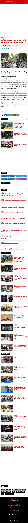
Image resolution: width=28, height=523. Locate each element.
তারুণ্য (9, 491)
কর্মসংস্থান (19, 489)
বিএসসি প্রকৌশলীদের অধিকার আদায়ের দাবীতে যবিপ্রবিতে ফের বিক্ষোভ (20, 438)
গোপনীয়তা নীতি (15, 521)
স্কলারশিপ (11, 493)
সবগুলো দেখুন (25, 119)
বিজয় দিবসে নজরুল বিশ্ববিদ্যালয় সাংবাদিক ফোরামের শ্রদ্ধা (20, 317)
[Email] (17, 115)
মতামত (23, 491)
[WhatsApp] (6, 48)
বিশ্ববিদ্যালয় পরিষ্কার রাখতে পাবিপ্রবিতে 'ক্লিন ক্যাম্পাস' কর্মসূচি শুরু (13, 218)
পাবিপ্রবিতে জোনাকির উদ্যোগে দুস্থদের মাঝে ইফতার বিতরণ (20, 417)
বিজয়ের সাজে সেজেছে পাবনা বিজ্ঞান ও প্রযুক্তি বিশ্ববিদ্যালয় (12, 213)
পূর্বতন (25, 150)
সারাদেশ (7, 493)
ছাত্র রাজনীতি (4, 491)
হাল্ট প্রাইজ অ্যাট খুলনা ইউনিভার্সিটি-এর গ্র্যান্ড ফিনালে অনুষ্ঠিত (20, 145)
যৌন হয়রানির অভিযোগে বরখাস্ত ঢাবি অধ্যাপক (9, 244)
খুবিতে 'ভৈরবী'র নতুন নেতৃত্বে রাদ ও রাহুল (20, 297)
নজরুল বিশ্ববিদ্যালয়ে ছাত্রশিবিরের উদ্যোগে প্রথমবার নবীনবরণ (12, 249)
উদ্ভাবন (14, 489)
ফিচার (13, 491)
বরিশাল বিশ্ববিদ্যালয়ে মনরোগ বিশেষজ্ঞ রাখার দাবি (19, 378)
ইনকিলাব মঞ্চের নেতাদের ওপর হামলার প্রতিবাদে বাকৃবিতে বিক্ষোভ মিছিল (20, 135)
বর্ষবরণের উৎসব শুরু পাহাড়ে (19, 358)
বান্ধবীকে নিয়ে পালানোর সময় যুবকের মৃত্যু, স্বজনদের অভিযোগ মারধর (20, 428)
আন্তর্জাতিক (4, 489)
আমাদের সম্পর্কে (7, 521)
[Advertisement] (14, 19)
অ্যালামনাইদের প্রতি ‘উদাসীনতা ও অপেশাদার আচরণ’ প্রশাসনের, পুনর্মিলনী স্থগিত (13, 237)
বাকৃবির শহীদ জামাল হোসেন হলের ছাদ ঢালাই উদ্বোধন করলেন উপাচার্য (20, 399)
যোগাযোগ (22, 521)
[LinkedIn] (8, 48)
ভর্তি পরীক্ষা (5, 111)
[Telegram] (9, 48)
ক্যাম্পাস (4, 37)
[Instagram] (11, 48)
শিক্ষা (2, 493)
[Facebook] (2, 48)
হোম (2, 37)
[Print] (13, 48)
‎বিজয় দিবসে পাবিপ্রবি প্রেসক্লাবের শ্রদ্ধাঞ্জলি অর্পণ (20, 307)
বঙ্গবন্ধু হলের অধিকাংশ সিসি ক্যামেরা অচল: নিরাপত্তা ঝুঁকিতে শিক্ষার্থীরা (20, 389)
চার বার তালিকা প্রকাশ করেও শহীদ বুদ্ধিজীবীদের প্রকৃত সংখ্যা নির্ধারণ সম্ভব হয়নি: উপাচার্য (13, 231)
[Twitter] (4, 48)
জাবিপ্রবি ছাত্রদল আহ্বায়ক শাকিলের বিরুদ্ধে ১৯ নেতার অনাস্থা (19, 448)
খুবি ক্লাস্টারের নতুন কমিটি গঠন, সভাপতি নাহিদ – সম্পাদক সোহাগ (20, 287)
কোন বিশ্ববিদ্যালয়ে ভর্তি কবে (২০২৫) (19, 368)
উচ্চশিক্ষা (9, 489)
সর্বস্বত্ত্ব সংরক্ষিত (14, 519)
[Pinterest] (14, 115)
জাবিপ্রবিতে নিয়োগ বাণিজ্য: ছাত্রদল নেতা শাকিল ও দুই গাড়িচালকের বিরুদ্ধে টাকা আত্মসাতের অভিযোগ (19, 125)
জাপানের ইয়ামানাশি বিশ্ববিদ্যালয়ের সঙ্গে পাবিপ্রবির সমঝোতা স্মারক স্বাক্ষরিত (13, 224)
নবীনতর (3, 150)
